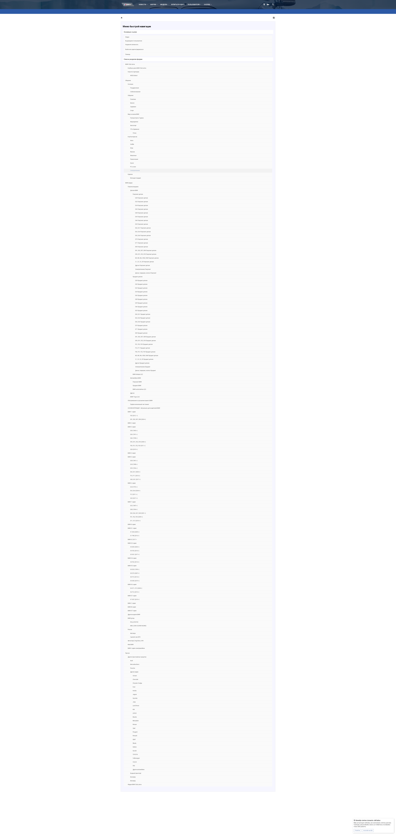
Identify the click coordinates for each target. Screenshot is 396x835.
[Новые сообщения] (264, 4)
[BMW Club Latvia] (129, 4)
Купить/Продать (178, 4)
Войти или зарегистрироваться (134, 49)
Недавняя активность (131, 44)
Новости (142, 4)
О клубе (207, 4)
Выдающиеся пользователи (133, 41)
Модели (163, 4)
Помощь (127, 54)
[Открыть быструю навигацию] (273, 17)
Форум (153, 4)
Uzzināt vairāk (367, 830)
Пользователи (194, 4)
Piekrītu (357, 830)
